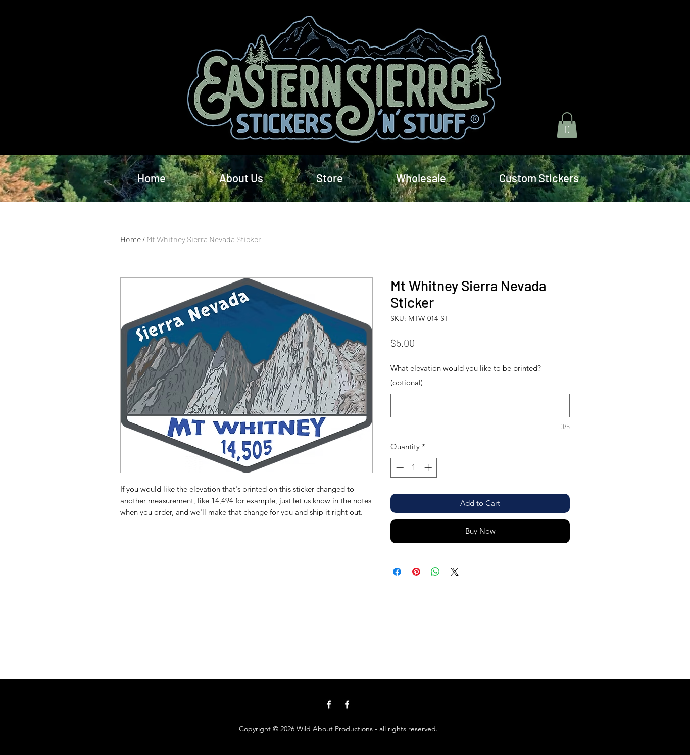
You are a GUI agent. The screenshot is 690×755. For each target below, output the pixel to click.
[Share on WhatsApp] (435, 571)
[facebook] (329, 704)
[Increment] (429, 467)
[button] (567, 125)
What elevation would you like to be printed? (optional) (465, 375)
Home (130, 239)
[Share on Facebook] (397, 571)
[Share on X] (455, 571)
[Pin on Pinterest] (416, 571)
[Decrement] (399, 467)
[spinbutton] (414, 467)
